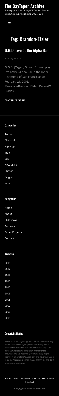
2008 (7, 299)
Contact (9, 238)
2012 (7, 275)
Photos (9, 171)
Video (8, 183)
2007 (7, 305)
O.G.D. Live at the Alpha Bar (26, 50)
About (8, 214)
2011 (7, 281)
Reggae (9, 177)
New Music (11, 165)
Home (8, 208)
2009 (7, 293)
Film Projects (48, 378)
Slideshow (11, 220)
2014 (7, 269)
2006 (7, 312)
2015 (7, 263)
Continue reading (15, 100)
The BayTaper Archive (25, 6)
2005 (7, 318)
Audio (8, 134)
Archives (10, 226)
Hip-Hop (10, 146)
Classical (10, 140)
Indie (8, 152)
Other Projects (13, 232)
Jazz (7, 158)
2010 (7, 287)
